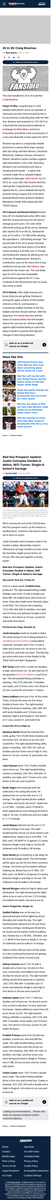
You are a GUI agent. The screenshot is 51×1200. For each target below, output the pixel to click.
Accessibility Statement (36, 1170)
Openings (29, 1146)
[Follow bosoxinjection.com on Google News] (44, 345)
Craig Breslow (10, 99)
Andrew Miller (19, 319)
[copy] (18, 57)
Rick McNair (11, 52)
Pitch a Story (8, 1161)
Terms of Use (9, 1166)
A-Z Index (7, 1175)
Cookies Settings (32, 1175)
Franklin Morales (25, 315)
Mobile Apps (8, 1156)
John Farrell (31, 178)
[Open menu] (4, 3)
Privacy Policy (31, 1161)
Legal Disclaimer (10, 1170)
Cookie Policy (31, 1166)
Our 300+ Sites (31, 1151)
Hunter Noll (11, 473)
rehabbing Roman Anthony (16, 641)
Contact (6, 1151)
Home (5, 435)
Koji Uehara (33, 266)
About (5, 1146)
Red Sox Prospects (18, 1126)
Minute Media (15, 1182)
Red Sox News (16, 435)
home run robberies (26, 674)
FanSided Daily (31, 1156)
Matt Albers (23, 129)
